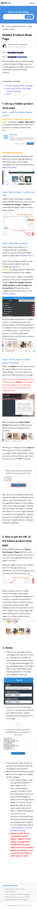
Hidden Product (27, 255)
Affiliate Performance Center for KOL (17, 897)
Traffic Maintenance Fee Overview (16, 900)
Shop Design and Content (16, 26)
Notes (8, 94)
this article (12, 167)
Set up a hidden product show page (19, 86)
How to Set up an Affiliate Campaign (17, 894)
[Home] (6, 3)
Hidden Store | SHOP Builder (14, 889)
